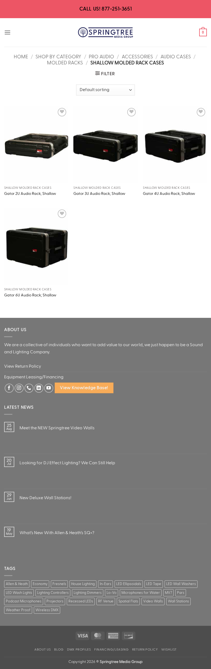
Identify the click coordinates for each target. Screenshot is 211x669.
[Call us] (29, 388)
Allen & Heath (17, 584)
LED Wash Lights (19, 592)
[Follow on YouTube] (48, 388)
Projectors (54, 601)
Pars (180, 592)
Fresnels (59, 584)
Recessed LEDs (80, 601)
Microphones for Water (140, 592)
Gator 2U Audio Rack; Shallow (30, 194)
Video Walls (153, 601)
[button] (7, 32)
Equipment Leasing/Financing (33, 377)
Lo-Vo (111, 592)
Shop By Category (58, 56)
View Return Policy (22, 366)
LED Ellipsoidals (128, 584)
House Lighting (83, 584)
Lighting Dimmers (88, 592)
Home (21, 56)
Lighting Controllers (53, 592)
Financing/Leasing (111, 649)
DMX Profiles (79, 649)
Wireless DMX (47, 610)
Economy (40, 584)
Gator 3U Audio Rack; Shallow (99, 194)
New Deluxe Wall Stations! (45, 498)
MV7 (168, 592)
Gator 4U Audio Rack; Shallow (169, 194)
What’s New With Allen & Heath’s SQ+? (57, 533)
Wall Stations (178, 601)
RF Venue (105, 601)
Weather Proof (18, 610)
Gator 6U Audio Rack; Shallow (30, 295)
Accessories (137, 56)
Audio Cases (175, 56)
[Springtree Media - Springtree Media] (105, 32)
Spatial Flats (128, 601)
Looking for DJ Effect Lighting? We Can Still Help (67, 463)
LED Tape (153, 584)
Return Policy (145, 649)
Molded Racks (65, 62)
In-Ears (105, 584)
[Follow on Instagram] (19, 388)
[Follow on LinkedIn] (38, 388)
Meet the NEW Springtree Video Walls (57, 428)
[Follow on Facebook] (9, 388)
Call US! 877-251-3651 (105, 9)
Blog (58, 649)
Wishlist (169, 649)
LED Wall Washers (181, 584)
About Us (42, 649)
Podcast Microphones (23, 601)
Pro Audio (101, 56)
